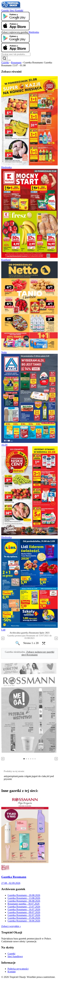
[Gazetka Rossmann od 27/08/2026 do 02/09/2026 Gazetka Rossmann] (24, 862)
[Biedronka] (29, 164)
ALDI (4, 444)
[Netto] (29, 349)
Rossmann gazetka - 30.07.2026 (23, 903)
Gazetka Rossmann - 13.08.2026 (24, 898)
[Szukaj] (4, 58)
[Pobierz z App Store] (15, 29)
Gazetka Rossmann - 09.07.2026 (24, 912)
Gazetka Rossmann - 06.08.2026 (24, 901)
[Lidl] (29, 627)
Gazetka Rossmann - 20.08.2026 (24, 895)
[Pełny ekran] (43, 643)
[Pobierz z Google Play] (15, 19)
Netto (4, 352)
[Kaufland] (29, 257)
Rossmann (16, 62)
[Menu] (9, 60)
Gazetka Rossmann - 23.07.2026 (24, 906)
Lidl (3, 629)
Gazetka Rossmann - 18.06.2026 (24, 920)
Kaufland (6, 259)
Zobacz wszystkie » (11, 926)
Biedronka (34, 32)
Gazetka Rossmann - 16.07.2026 (24, 909)
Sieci (12, 10)
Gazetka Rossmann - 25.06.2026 (24, 918)
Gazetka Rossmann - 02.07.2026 (24, 915)
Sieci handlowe (15, 956)
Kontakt (19, 10)
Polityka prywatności (18, 968)
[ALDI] (29, 442)
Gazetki (5, 10)
